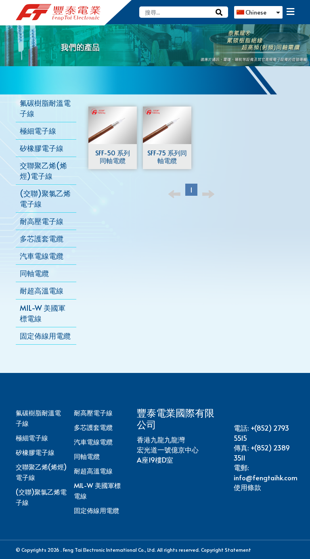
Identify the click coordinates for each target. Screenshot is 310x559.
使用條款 (247, 487)
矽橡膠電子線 (35, 452)
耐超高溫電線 (93, 470)
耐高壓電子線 (93, 412)
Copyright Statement (226, 549)
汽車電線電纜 (93, 441)
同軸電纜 (87, 456)
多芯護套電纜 (93, 427)
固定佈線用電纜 (96, 510)
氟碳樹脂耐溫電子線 (38, 417)
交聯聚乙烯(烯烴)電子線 (41, 472)
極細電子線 (32, 437)
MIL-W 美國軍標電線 (97, 490)
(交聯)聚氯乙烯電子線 (41, 497)
